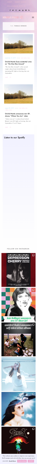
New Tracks (23, 58)
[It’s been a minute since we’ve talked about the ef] (18, 305)
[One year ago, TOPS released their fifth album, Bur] (18, 444)
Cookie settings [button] (22, 461)
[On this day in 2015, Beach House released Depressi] (18, 270)
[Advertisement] (18, 217)
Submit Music (20, 2)
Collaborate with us (16, 6)
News (28, 58)
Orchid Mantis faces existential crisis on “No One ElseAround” (18, 62)
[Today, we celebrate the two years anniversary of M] (18, 409)
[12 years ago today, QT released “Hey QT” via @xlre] (18, 374)
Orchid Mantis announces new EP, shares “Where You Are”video (17, 114)
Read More (12, 461)
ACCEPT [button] (31, 461)
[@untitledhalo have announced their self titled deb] (18, 339)
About (9, 2)
